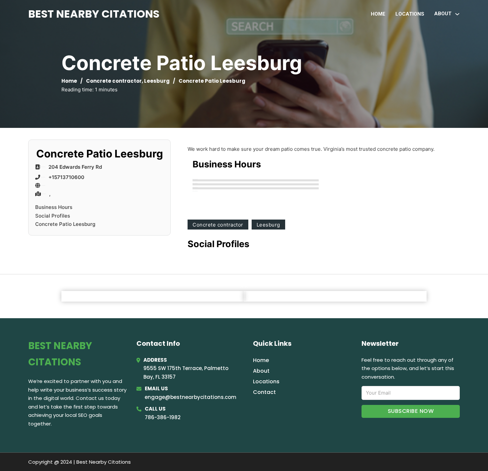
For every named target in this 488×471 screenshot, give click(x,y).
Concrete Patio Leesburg (65, 224)
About (261, 371)
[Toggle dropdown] (457, 14)
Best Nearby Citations (93, 13)
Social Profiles (52, 216)
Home (378, 14)
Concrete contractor (114, 80)
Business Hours (53, 207)
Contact (264, 392)
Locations (409, 14)
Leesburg (157, 80)
